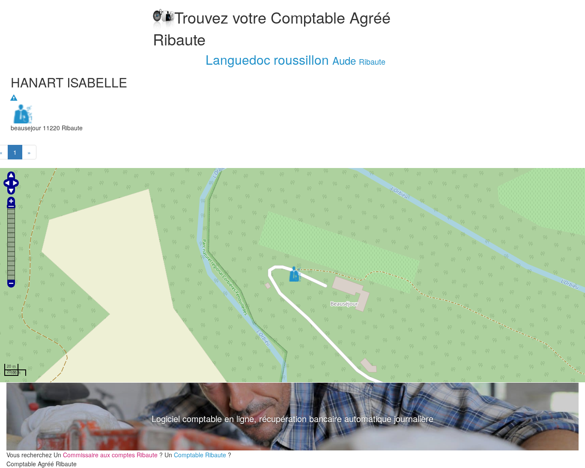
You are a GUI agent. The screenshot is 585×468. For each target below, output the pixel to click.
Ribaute (372, 61)
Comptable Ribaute (201, 454)
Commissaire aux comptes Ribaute (111, 454)
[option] (292, 416)
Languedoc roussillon (267, 59)
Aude (344, 60)
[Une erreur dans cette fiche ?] (14, 97)
